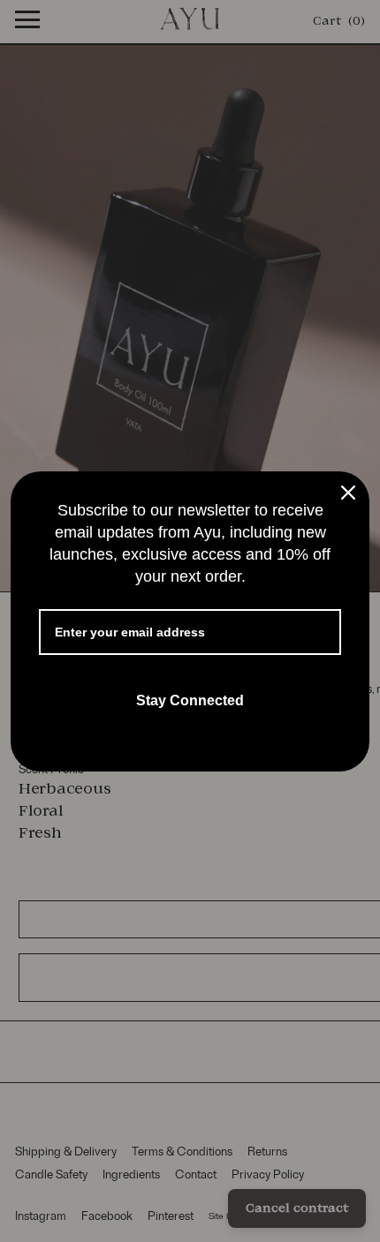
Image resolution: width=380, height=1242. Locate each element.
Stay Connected (190, 700)
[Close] (348, 492)
